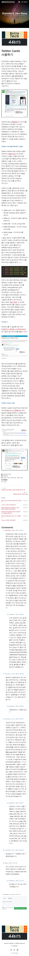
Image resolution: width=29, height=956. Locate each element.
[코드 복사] (26, 276)
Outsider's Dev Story (14, 13)
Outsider (16, 953)
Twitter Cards (20, 477)
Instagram (14, 122)
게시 (5, 481)
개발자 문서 (12, 154)
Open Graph (13, 477)
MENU (25, 2)
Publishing (5, 475)
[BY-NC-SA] (5, 479)
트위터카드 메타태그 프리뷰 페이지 (13, 329)
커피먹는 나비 (9, 530)
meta (8, 477)
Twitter (4, 477)
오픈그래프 (13, 302)
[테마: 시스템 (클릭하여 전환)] (19, 2)
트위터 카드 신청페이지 (13, 410)
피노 (6, 863)
